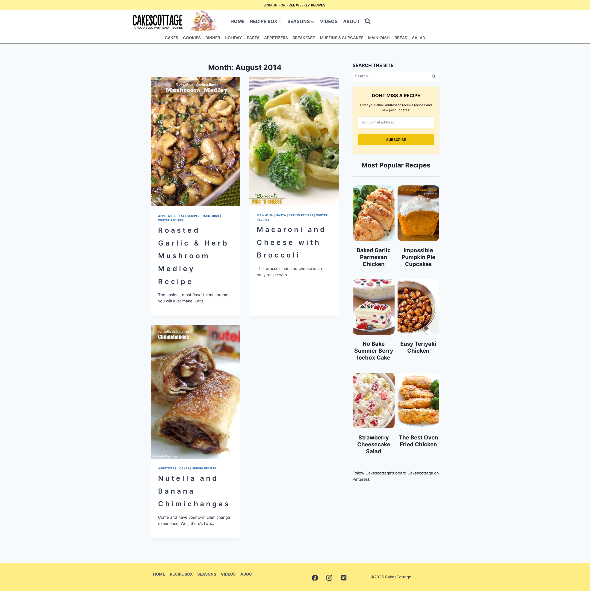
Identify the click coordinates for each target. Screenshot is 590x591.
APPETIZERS (276, 37)
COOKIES (192, 37)
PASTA (253, 37)
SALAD (418, 37)
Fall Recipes (189, 216)
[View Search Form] (368, 21)
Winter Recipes (170, 220)
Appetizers (167, 216)
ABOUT (351, 21)
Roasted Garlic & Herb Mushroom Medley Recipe (193, 255)
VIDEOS (329, 21)
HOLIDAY (233, 37)
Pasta (281, 215)
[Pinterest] (343, 578)
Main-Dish (211, 216)
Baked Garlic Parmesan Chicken (374, 257)
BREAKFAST (303, 37)
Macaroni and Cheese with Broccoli (292, 242)
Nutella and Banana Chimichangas (194, 491)
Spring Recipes (301, 215)
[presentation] (195, 141)
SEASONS (206, 574)
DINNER (212, 37)
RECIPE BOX (181, 574)
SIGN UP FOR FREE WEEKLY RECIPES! (295, 5)
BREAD (401, 37)
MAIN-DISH (379, 37)
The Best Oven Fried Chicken (418, 441)
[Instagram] (329, 578)
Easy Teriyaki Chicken (418, 347)
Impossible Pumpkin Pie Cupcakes (418, 257)
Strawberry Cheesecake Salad (373, 444)
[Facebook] (315, 578)
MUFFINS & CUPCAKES (341, 37)
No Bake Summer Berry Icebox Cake (373, 350)
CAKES (171, 37)
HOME (237, 21)
